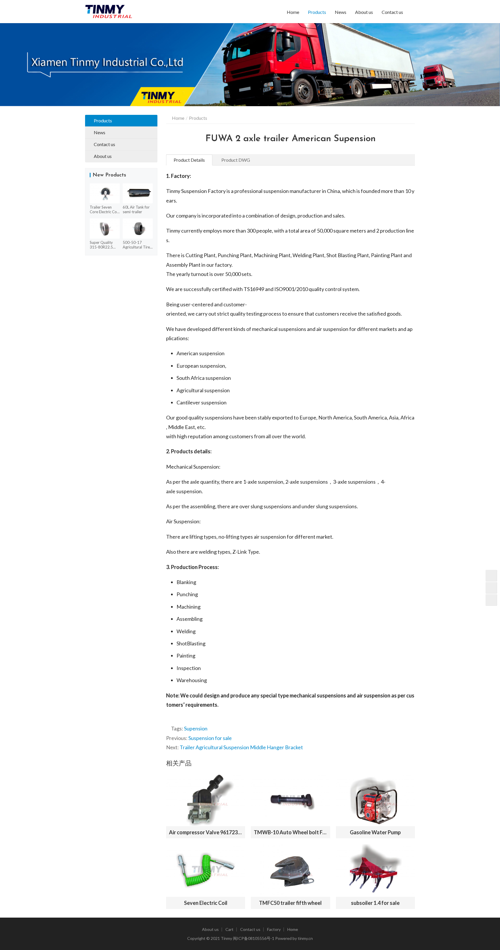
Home (293, 12)
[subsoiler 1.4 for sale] (375, 870)
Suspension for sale (210, 738)
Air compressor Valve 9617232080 (205, 832)
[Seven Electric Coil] (205, 870)
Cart (229, 929)
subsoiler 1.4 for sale (375, 903)
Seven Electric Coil (205, 903)
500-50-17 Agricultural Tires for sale (137, 244)
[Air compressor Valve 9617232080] (205, 800)
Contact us (392, 12)
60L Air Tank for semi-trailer (136, 209)
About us (364, 12)
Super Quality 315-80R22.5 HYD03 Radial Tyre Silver (101, 244)
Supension (195, 728)
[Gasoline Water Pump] (375, 800)
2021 (215, 938)
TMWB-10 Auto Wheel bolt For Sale (290, 832)
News (340, 12)
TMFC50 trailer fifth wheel (290, 903)
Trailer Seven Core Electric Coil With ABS (104, 209)
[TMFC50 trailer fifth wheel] (290, 870)
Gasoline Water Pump (375, 832)
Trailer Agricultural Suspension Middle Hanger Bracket (241, 747)
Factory (274, 929)
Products (317, 12)
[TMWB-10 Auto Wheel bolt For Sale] (290, 800)
